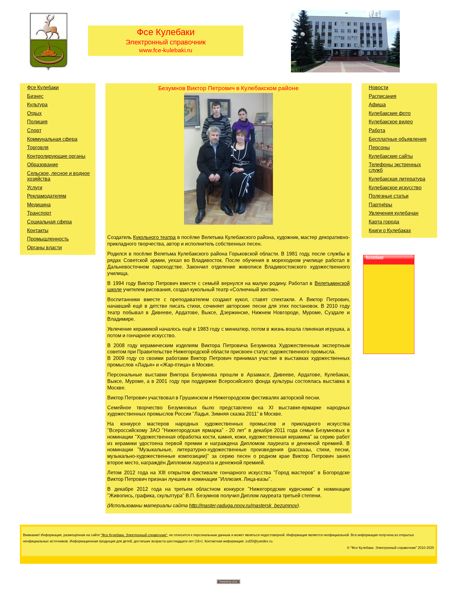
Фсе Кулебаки (43, 87)
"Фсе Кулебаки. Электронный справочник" (134, 535)
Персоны (379, 147)
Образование (42, 164)
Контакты (37, 230)
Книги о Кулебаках (390, 230)
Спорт (34, 130)
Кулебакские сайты (391, 156)
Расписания (382, 96)
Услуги (34, 187)
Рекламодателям (46, 196)
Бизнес (35, 96)
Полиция (37, 121)
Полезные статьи (389, 196)
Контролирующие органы (56, 156)
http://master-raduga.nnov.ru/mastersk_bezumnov (243, 505)
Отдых (34, 113)
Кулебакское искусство (395, 187)
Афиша (377, 104)
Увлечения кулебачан (393, 213)
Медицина (39, 204)
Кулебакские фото (390, 113)
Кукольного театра (154, 237)
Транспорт (39, 213)
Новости (378, 87)
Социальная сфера (49, 221)
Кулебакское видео (391, 121)
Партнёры (380, 204)
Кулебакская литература (397, 179)
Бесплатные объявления (398, 139)
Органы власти (44, 247)
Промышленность (48, 239)
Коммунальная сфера (52, 139)
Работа (377, 130)
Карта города (384, 221)
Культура (37, 104)
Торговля (37, 147)
